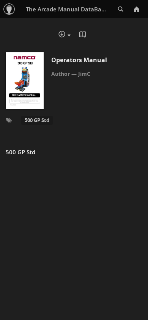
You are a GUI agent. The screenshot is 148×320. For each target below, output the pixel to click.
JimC (84, 73)
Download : (70, 35)
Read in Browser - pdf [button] (83, 35)
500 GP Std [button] (37, 120)
